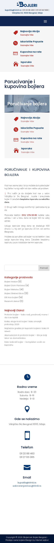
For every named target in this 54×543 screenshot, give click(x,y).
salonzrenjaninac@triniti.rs (27, 485)
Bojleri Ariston (11, 281)
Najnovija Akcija (30, 31)
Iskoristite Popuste (31, 41)
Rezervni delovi (11, 301)
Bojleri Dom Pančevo (14, 285)
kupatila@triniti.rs (13, 10)
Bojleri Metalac (11, 289)
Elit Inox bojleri (11, 297)
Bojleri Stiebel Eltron (14, 293)
